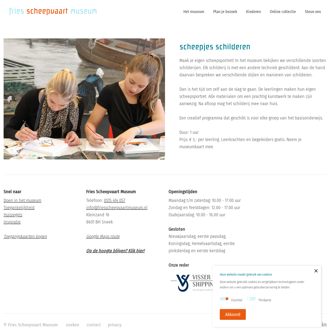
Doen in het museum (22, 200)
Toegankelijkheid (19, 207)
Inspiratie (12, 222)
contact (93, 324)
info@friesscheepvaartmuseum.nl (116, 207)
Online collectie (283, 11)
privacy (114, 324)
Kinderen (253, 11)
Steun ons (313, 11)
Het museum (193, 11)
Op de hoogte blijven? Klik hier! (115, 250)
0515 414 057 (114, 200)
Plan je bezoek (225, 11)
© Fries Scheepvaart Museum (31, 324)
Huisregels (13, 214)
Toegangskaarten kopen (25, 236)
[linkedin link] (324, 325)
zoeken (72, 324)
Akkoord (232, 314)
